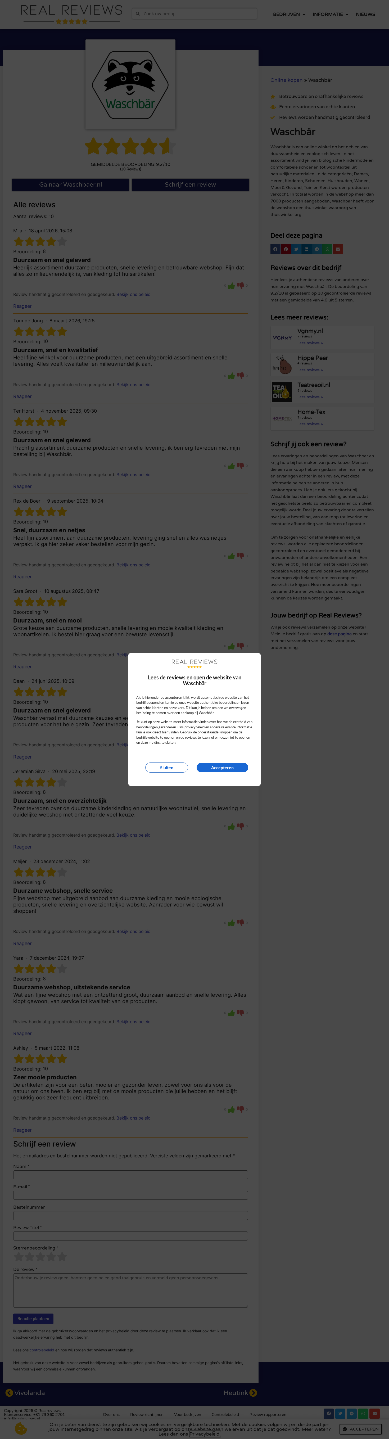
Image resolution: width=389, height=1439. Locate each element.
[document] (194, 719)
